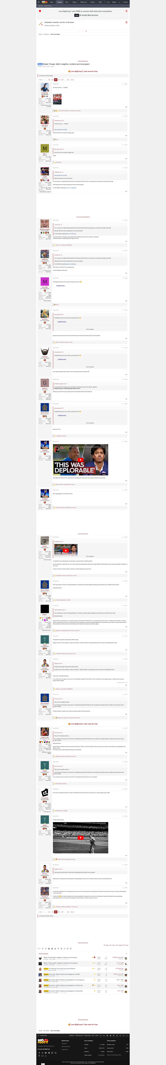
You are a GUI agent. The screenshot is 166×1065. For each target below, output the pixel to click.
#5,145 (125, 728)
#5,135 (125, 379)
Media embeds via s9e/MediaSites (89, 1063)
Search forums (48, 6)
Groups (92, 2)
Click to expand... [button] (90, 329)
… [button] (46, 79)
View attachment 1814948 (60, 129)
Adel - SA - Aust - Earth (46, 187)
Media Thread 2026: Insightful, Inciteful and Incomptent (60, 957)
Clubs (66, 2)
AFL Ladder (119, 945)
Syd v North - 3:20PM (67, 25)
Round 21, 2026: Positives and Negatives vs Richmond (66, 985)
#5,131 (125, 250)
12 (63, 981)
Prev (41, 79)
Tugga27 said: (57, 663)
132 (62, 959)
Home (96, 1035)
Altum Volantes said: (59, 610)
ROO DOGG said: (58, 149)
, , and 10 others (66, 575)
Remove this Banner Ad (83, 61)
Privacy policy (87, 1035)
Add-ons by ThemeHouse (76, 1063)
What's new (83, 2)
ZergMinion (121, 958)
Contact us (71, 1035)
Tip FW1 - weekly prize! (108, 25)
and (61, 436)
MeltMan (46, 976)
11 (61, 981)
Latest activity (65, 1049)
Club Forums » (61, 22)
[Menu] (38, 2)
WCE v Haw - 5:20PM (81, 25)
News (51, 2)
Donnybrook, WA (47, 748)
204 (49, 79)
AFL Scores (125, 945)
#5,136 (125, 403)
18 (65, 987)
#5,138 (125, 490)
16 (61, 987)
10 (63, 970)
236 (64, 964)
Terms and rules (79, 1035)
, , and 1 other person (67, 906)
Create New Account (90, 15)
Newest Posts (65, 1040)
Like (126, 107)
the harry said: (57, 699)
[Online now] (45, 643)
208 (62, 79)
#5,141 (125, 605)
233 (57, 964)
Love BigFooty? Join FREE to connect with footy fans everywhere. (85, 11)
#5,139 (125, 537)
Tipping (74, 2)
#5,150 (125, 887)
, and (64, 245)
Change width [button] (43, 1035)
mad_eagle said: (58, 314)
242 (68, 79)
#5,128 (125, 144)
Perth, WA (49, 296)
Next (72, 79)
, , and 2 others (68, 717)
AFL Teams (112, 945)
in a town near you (47, 270)
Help (93, 1035)
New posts (40, 6)
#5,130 (125, 220)
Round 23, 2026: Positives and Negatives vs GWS (64, 974)
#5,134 (125, 347)
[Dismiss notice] (126, 11)
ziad (122, 992)
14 (67, 981)
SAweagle (121, 970)
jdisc (122, 981)
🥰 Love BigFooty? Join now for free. (83, 71)
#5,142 (125, 636)
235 (62, 964)
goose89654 (101, 1055)
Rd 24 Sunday (51, 22)
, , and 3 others (69, 110)
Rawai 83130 (48, 807)
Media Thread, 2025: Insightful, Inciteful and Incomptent (60, 963)
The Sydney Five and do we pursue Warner (62, 969)
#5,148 (125, 816)
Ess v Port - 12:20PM (52, 25)
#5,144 (125, 694)
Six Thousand (48, 555)
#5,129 (125, 167)
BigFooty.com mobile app (69, 188)
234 (59, 964)
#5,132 (125, 278)
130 (57, 959)
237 (67, 964)
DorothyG (121, 986)
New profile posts (66, 1046)
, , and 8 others (68, 630)
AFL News (106, 945)
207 (59, 79)
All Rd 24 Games (95, 25)
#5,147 (125, 789)
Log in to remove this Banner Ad (83, 216)
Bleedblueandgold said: (59, 384)
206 (56, 80)
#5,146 (125, 761)
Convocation (120, 964)
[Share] (122, 84)
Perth (50, 906)
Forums (60, 2)
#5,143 (125, 659)
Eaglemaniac (120, 975)
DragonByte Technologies (95, 1061)
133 (65, 959)
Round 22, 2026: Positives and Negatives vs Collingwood (66, 980)
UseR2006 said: (58, 172)
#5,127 (125, 116)
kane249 (46, 964)
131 (60, 959)
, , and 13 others (65, 484)
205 (52, 79)
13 (65, 981)
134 (67, 959)
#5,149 (125, 864)
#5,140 (125, 581)
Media (100, 2)
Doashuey (46, 959)
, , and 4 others (64, 342)
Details (102, 1061)
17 (63, 987)
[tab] (80, 31)
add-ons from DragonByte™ (79, 1061)
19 (67, 987)
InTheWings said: (58, 120)
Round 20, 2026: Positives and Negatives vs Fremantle (66, 991)
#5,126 (125, 83)
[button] (54, 2)
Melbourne (48, 398)
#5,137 (125, 441)
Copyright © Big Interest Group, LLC (46, 1046)
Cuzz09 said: (57, 224)
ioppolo (45, 970)
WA (50, 422)
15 (59, 987)
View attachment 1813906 (60, 175)
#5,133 (125, 310)
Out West (49, 626)
